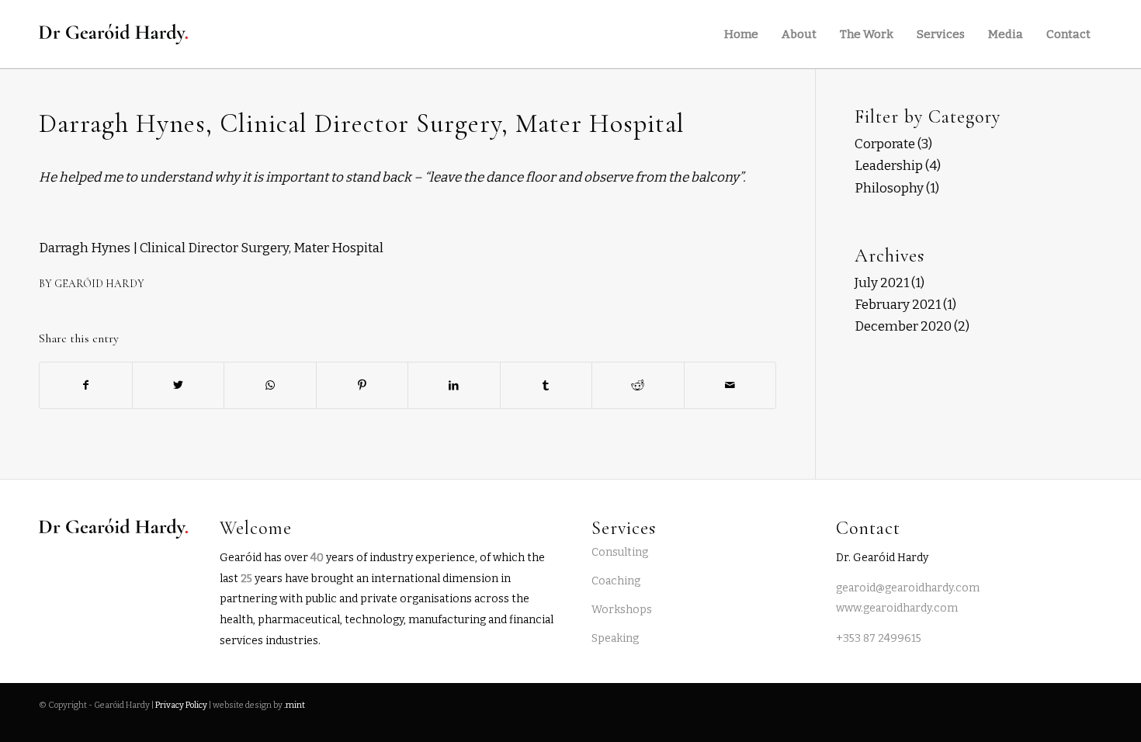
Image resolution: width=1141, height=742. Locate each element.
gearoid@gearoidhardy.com (908, 588)
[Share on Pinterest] (362, 385)
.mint (294, 705)
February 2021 (898, 304)
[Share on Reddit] (638, 385)
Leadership (889, 166)
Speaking (615, 638)
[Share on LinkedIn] (454, 385)
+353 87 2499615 (878, 638)
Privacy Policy (181, 705)
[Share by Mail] (730, 385)
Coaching (615, 581)
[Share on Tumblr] (546, 385)
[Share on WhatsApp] (270, 385)
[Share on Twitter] (178, 385)
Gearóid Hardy (99, 283)
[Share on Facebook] (86, 385)
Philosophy (889, 188)
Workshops (621, 609)
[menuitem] (741, 34)
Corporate (885, 144)
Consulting (619, 552)
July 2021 (882, 283)
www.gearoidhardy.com (897, 608)
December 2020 (903, 326)
